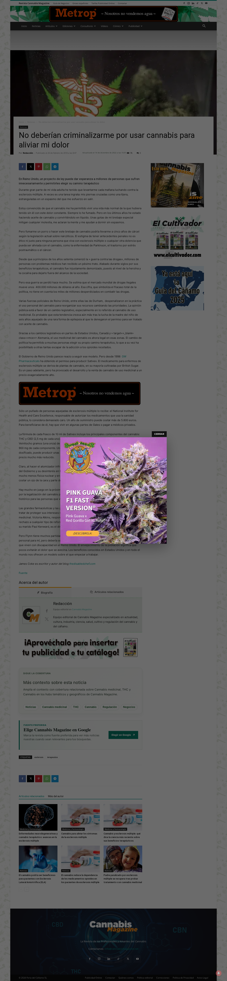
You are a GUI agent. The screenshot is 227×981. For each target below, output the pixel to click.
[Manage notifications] (219, 973)
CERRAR (159, 434)
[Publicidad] (113, 490)
